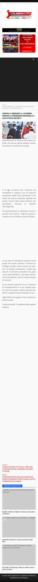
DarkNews (13, 578)
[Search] (33, 59)
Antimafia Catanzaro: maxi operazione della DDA (19, 527)
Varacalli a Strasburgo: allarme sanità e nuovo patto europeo (19, 554)
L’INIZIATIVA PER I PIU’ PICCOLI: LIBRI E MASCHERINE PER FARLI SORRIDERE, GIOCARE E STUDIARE (17, 468)
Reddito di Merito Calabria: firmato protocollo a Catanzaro (19, 499)
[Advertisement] (19, 30)
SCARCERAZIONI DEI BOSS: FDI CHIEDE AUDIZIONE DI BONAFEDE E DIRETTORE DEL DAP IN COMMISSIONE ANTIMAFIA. (18, 478)
